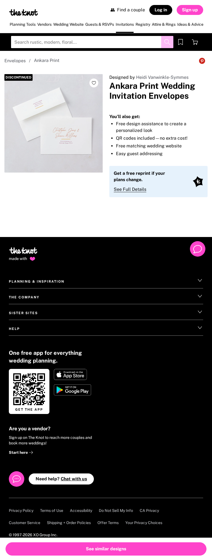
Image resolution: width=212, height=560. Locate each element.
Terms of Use (51, 510)
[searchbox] (92, 42)
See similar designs (106, 548)
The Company (24, 297)
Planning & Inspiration (36, 281)
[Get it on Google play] (73, 389)
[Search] (167, 42)
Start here (19, 452)
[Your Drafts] (180, 42)
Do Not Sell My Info (116, 510)
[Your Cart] (195, 42)
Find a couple (131, 9)
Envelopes (15, 60)
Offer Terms (108, 522)
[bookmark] (180, 42)
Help (14, 329)
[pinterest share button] (202, 60)
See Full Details (130, 189)
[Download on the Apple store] (73, 374)
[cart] (195, 42)
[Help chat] (197, 249)
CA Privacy (149, 510)
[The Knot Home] (23, 12)
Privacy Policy (21, 510)
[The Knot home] (23, 253)
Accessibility (81, 510)
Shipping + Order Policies (69, 522)
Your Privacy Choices (143, 522)
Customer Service (24, 522)
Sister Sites (23, 313)
